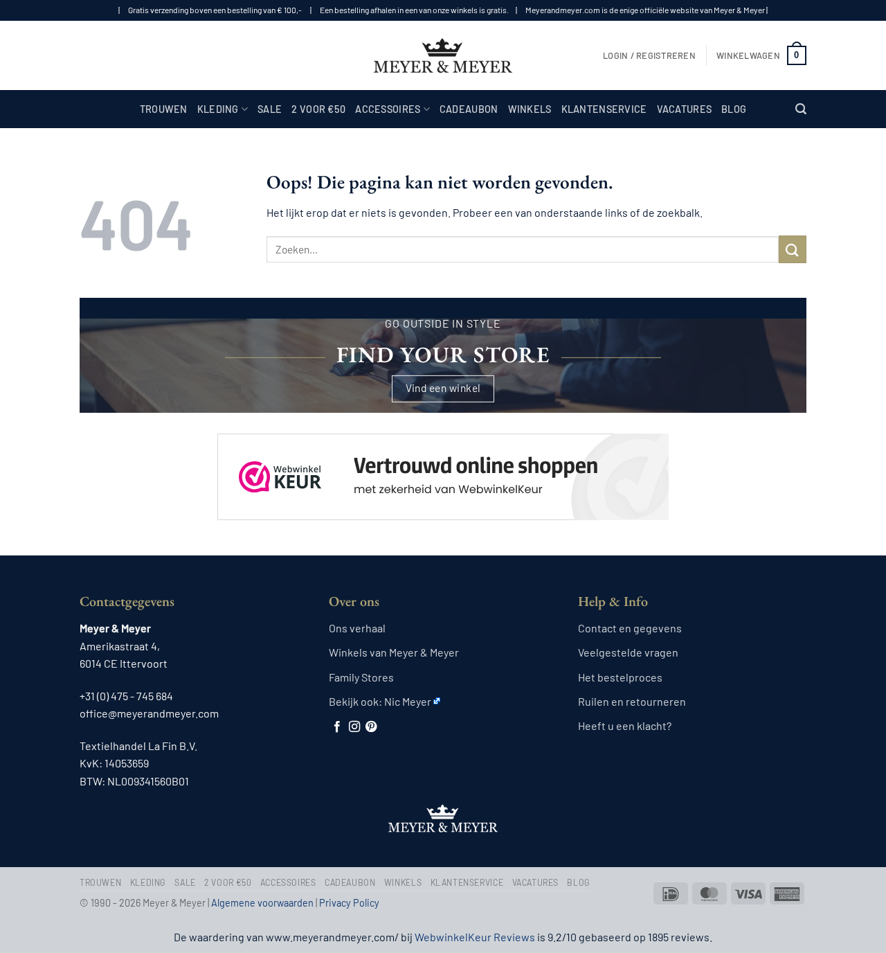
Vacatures (684, 109)
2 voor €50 (318, 109)
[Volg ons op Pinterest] (371, 727)
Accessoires (387, 109)
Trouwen (164, 109)
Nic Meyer (407, 701)
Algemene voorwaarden (262, 903)
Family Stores (361, 677)
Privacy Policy (349, 903)
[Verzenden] (792, 248)
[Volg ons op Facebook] (337, 727)
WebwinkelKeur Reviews (475, 936)
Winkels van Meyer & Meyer (394, 652)
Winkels (530, 109)
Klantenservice (604, 109)
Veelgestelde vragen (628, 652)
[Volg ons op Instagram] (354, 727)
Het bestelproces (620, 677)
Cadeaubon (469, 109)
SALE (269, 109)
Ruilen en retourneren (632, 701)
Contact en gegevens (630, 627)
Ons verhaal (357, 627)
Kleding (218, 109)
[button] (649, 55)
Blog (733, 109)
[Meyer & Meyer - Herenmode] (443, 55)
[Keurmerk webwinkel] (443, 465)
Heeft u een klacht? (624, 725)
